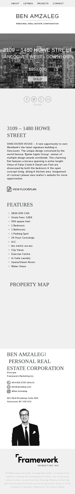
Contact (58, 3)
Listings (28, 3)
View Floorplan (24, 189)
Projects (43, 3)
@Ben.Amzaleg (18, 391)
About (15, 3)
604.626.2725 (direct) (22, 382)
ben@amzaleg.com (20, 387)
